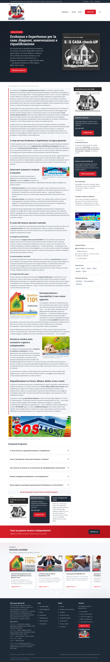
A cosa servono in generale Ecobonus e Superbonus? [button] (30, 451)
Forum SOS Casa (64, 615)
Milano (83, 268)
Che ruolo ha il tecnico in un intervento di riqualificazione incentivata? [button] (37, 468)
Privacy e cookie (64, 624)
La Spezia (27, 636)
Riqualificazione (16, 86)
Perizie (74, 12)
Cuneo (24, 626)
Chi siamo (85, 1)
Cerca (91, 1)
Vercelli (33, 626)
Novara (94, 268)
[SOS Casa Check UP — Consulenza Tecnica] (16, 12)
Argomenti (65, 12)
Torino (77, 268)
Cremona (16, 632)
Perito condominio (89, 281)
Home (9, 86)
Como (11, 632)
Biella (20, 626)
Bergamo (78, 271)
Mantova (28, 632)
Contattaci (97, 1)
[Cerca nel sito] (100, 12)
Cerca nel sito (63, 621)
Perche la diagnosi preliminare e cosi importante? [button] (29, 476)
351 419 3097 (35, 510)
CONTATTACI (39, 515)
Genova (89, 268)
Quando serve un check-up (67, 609)
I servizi (62, 606)
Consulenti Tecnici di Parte (23, 643)
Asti (18, 626)
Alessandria (13, 626)
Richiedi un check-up (18, 70)
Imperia (22, 636)
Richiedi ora (94, 532)
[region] (55, 572)
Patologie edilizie (44, 606)
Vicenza (22, 640)
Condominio (79, 281)
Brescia (84, 271)
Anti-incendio (43, 624)
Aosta (20, 638)
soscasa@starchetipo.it (86, 622)
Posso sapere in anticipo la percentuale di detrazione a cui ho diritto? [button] (36, 485)
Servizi (80, 12)
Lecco (21, 632)
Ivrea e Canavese (25, 624)
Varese (25, 634)
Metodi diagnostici (45, 609)
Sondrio (21, 634)
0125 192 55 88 (88, 614)
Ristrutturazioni (44, 621)
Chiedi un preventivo (87, 174)
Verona (17, 640)
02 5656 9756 (88, 619)
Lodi (24, 632)
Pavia (17, 634)
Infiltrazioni (79, 284)
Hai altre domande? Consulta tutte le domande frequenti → (39, 492)
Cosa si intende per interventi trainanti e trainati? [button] (29, 459)
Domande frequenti (65, 618)
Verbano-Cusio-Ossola (16, 628)
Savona (32, 636)
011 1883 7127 (88, 616)
